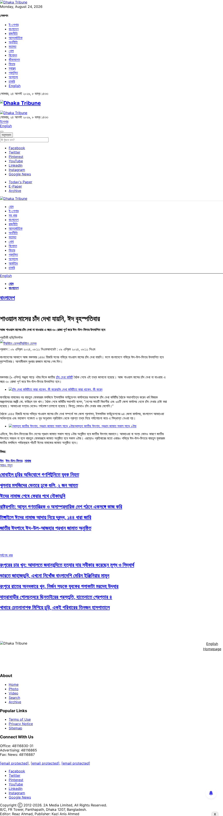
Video (13, 693)
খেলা (11, 51)
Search (14, 697)
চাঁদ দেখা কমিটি (64, 377)
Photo (14, 689)
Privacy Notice (21, 724)
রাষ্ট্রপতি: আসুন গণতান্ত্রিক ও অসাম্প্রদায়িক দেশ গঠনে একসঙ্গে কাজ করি (61, 506)
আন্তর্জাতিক (15, 38)
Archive (15, 190)
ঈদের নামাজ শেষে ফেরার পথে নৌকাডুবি (32, 496)
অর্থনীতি (13, 42)
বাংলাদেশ (14, 29)
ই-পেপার (14, 24)
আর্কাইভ (13, 263)
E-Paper (15, 186)
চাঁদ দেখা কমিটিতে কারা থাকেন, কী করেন (79, 389)
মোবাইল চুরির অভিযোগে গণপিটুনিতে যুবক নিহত (39, 474)
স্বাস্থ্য (12, 68)
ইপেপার (4, 121)
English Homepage (212, 646)
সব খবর (13, 215)
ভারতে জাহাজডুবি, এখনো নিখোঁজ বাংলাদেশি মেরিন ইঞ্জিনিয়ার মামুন (54, 575)
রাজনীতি (13, 33)
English (14, 86)
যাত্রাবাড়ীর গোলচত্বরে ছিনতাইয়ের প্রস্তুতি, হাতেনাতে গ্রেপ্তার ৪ (56, 597)
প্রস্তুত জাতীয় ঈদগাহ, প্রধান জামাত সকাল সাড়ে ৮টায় (105, 426)
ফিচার (12, 64)
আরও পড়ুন (6, 465)
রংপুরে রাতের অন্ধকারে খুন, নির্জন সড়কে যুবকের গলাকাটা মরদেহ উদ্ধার (59, 586)
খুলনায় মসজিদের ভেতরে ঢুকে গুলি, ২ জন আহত (39, 485)
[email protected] (14, 763)
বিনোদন (13, 55)
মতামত (12, 46)
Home (14, 684)
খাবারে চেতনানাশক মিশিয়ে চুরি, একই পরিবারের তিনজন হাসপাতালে (55, 607)
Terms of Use (20, 719)
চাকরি (12, 81)
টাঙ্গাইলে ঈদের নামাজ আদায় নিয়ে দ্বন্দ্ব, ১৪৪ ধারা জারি (45, 517)
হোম (11, 206)
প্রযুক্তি (13, 72)
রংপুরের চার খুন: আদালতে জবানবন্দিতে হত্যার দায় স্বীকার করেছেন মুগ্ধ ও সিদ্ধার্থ (67, 565)
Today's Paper (20, 182)
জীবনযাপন (14, 59)
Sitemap (15, 728)
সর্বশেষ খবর (6, 555)
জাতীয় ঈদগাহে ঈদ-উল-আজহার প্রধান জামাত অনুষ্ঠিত (45, 528)
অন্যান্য (13, 77)
